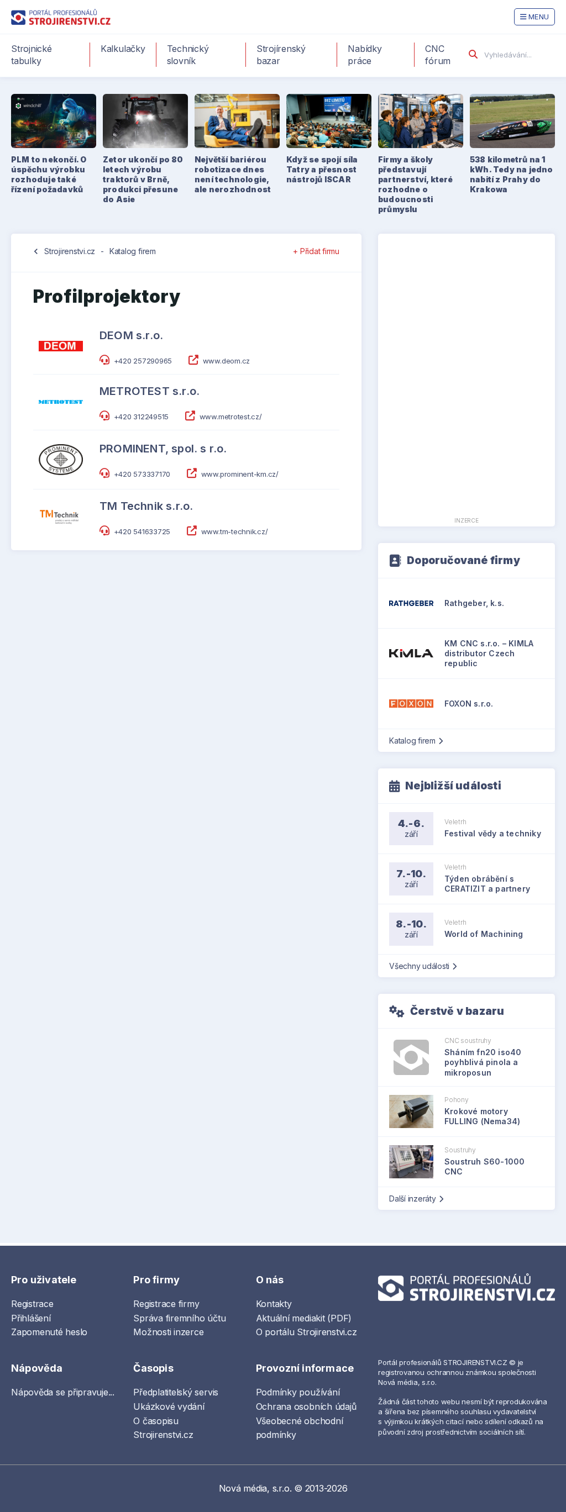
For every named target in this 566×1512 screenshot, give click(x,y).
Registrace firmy (166, 1303)
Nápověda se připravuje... (62, 1392)
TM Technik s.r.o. (146, 506)
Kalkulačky (123, 48)
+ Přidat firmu (316, 251)
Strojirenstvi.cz (69, 251)
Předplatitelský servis (175, 1392)
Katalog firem (132, 251)
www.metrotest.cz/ (231, 416)
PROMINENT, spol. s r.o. (163, 448)
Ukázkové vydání (168, 1406)
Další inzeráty (412, 1198)
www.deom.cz (226, 360)
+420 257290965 (143, 360)
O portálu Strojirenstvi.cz (306, 1331)
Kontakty (274, 1303)
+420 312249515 (141, 416)
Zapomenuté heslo (49, 1331)
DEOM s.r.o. (131, 335)
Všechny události (419, 966)
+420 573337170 (142, 474)
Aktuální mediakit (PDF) (304, 1318)
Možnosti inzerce (168, 1331)
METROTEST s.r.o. (149, 391)
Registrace (32, 1303)
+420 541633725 (142, 531)
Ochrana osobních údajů (306, 1406)
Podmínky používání (298, 1392)
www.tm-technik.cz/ (234, 531)
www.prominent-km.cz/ (240, 474)
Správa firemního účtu (179, 1318)
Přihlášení (31, 1318)
